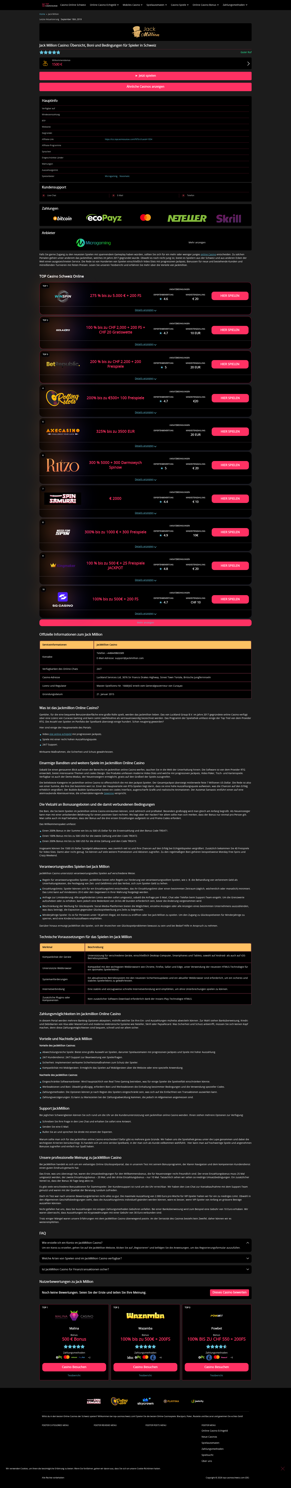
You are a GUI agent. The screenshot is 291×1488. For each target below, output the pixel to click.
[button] (145, 622)
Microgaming (111, 176)
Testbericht (74, 1375)
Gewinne (109, 793)
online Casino (208, 254)
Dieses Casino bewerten (230, 1292)
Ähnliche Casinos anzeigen (145, 86)
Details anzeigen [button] (144, 310)
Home (42, 14)
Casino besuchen (74, 1367)
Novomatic (125, 176)
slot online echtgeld (60, 734)
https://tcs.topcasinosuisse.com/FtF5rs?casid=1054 (128, 139)
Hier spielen (229, 295)
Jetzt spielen (147, 75)
